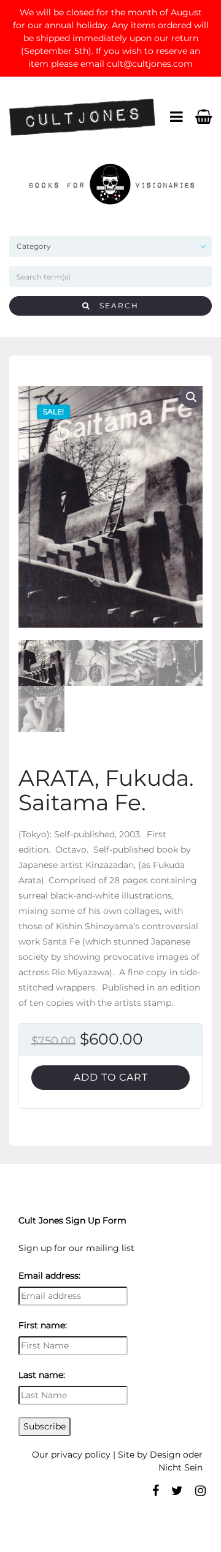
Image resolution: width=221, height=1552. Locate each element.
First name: (42, 1325)
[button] (191, 397)
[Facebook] (155, 1490)
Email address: (49, 1275)
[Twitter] (177, 1490)
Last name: (41, 1374)
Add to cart (111, 1077)
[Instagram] (200, 1490)
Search (114, 305)
